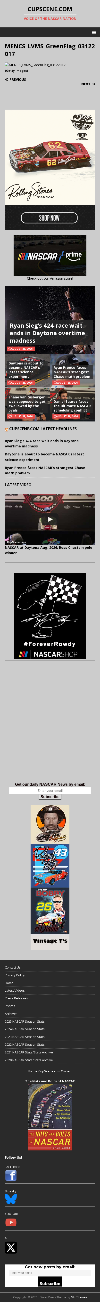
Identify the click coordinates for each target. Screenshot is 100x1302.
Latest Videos (15, 990)
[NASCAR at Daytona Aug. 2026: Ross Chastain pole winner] (50, 519)
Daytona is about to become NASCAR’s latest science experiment (25, 370)
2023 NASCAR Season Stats (25, 1037)
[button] (93, 32)
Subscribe (50, 797)
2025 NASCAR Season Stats (25, 1021)
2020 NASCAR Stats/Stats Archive (29, 1060)
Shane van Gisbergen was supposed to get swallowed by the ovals (27, 404)
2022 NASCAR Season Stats (25, 1044)
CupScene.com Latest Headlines (43, 428)
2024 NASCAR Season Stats (25, 1029)
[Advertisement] (50, 726)
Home (9, 983)
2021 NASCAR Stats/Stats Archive (29, 1052)
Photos (10, 1006)
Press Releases (16, 998)
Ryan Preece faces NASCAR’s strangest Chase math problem (72, 372)
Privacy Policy (15, 975)
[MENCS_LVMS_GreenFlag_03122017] (35, 65)
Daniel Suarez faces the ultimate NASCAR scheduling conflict (72, 405)
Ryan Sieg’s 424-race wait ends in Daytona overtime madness (47, 332)
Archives (11, 1013)
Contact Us (13, 967)
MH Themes (79, 1297)
